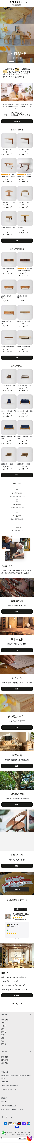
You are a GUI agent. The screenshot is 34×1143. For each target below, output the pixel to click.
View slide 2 (17, 60)
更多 (17, 241)
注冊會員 (4, 1063)
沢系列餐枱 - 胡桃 (23, 149)
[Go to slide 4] (18, 938)
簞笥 (3, 1035)
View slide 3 (22, 60)
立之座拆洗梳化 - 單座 (8, 386)
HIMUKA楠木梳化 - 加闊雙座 (9, 437)
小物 (3, 1023)
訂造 (3, 1029)
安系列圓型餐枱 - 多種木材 (8, 229)
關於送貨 (4, 1057)
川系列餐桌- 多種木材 (8, 177)
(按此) (24, 989)
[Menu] (2, 3)
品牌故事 (17, 121)
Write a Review (20, 909)
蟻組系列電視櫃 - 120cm (6, 297)
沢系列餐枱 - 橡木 (7, 149)
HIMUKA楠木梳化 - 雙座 (25, 411)
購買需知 (4, 1060)
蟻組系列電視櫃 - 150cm (22, 297)
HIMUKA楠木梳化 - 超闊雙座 (25, 437)
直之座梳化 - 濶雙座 (23, 464)
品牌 (3, 1038)
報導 (3, 1041)
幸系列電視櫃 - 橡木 (23, 321)
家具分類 (4, 1020)
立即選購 (17, 889)
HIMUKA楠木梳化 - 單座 (9, 411)
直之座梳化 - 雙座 (7, 464)
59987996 (12, 1105)
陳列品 (3, 1032)
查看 (17, 612)
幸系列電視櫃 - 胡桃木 (8, 347)
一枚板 (3, 1026)
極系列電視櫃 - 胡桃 (23, 270)
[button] (26, 3)
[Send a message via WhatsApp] (3, 1132)
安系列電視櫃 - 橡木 (23, 347)
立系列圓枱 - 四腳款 (23, 202)
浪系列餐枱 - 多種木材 (24, 177)
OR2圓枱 (20, 228)
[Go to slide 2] (15, 938)
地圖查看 (17, 995)
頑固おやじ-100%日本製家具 (16, 1132)
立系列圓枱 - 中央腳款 (8, 202)
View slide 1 (11, 60)
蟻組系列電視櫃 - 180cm (6, 322)
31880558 (10, 985)
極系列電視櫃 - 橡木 (7, 269)
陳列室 (3, 1044)
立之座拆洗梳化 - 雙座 (24, 386)
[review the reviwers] (7, 930)
